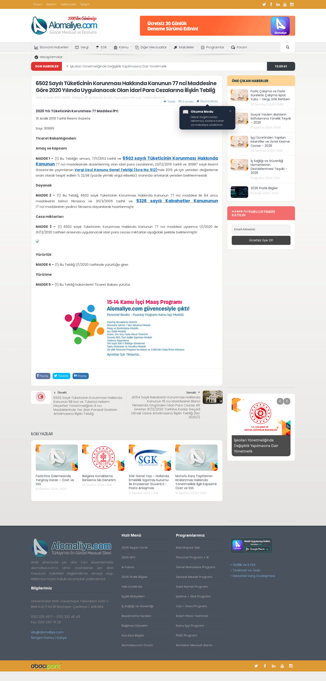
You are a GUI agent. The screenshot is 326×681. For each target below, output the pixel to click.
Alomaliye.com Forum (137, 642)
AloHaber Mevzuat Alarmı (194, 642)
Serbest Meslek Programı (194, 573)
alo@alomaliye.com (47, 628)
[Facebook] (271, 4)
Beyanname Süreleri (136, 612)
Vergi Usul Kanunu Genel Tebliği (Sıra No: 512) (116, 169)
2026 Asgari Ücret (134, 544)
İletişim (85, 4)
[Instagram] (292, 4)
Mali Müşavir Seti (188, 544)
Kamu (123, 47)
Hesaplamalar (51, 57)
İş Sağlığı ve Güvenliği (137, 602)
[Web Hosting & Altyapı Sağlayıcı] (46, 662)
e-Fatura (128, 563)
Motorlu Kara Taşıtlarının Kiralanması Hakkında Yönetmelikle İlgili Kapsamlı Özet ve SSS (196, 482)
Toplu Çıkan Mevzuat (127, 97)
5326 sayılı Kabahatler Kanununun (177, 201)
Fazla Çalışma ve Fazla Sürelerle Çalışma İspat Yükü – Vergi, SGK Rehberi (270, 95)
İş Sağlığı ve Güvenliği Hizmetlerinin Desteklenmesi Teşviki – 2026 (269, 167)
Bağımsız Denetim (135, 622)
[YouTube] (285, 4)
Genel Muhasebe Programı (195, 563)
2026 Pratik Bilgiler (264, 188)
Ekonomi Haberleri (54, 47)
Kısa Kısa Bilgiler (133, 632)
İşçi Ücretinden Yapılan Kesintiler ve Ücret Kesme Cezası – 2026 (270, 141)
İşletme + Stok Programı (193, 593)
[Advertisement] (261, 320)
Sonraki (191, 392)
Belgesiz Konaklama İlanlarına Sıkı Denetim (99, 478)
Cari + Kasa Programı (191, 602)
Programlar (215, 47)
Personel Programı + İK (192, 554)
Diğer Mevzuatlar (154, 47)
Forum (37, 4)
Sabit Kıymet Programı (192, 583)
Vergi (84, 47)
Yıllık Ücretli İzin (132, 583)
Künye (62, 634)
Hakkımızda (68, 4)
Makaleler (186, 47)
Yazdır (171, 101)
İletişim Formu (42, 634)
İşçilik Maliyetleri (133, 593)
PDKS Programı (186, 632)
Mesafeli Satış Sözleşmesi (254, 572)
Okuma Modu (209, 101)
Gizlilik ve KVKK (244, 561)
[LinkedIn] (278, 4)
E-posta (188, 101)
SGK (104, 47)
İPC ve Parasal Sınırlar (98, 97)
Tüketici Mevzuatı (154, 97)
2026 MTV (129, 554)
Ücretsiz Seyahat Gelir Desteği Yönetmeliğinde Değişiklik (113, 70)
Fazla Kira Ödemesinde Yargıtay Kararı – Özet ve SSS (55, 480)
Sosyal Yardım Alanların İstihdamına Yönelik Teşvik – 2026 (271, 118)
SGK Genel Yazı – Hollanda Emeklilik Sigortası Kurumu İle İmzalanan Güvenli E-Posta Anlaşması (149, 482)
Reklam (51, 4)
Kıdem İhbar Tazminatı (192, 612)
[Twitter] (264, 4)
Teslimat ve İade (246, 566)
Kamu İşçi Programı (190, 622)
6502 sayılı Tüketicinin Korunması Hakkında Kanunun (127, 161)
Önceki (62, 392)
